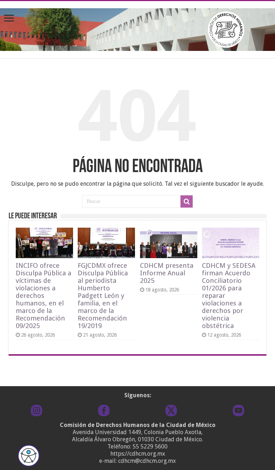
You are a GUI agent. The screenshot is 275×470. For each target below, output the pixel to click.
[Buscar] (186, 201)
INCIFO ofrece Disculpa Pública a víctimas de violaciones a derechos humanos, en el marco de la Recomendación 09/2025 (43, 295)
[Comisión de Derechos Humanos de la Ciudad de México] (137, 28)
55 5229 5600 (150, 446)
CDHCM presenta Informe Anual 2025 (166, 273)
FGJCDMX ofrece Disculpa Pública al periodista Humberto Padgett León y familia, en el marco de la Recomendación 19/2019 (103, 295)
